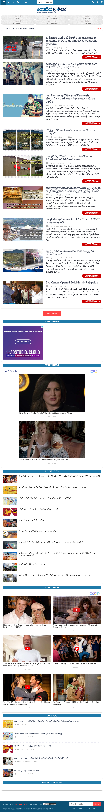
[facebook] (92, 2)
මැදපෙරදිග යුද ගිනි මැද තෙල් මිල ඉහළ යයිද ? (38, 531)
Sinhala (40, 2)
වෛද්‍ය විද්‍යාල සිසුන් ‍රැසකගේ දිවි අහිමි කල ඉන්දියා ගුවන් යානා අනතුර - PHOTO (54, 575)
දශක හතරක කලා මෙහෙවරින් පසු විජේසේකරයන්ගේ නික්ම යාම (41, 758)
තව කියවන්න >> (92, 57)
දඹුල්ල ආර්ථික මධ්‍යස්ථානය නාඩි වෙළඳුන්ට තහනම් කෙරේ (70, 252)
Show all (98, 28)
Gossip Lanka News (20, 804)
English (49, 2)
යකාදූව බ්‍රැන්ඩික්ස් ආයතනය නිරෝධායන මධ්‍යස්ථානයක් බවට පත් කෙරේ (69, 158)
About (81, 808)
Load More (52, 313)
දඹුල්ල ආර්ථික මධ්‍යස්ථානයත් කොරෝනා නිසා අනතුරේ (71, 132)
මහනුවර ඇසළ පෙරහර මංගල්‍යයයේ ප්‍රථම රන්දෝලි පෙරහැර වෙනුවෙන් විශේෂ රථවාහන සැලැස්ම (59, 476)
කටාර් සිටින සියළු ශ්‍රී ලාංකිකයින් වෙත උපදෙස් (38, 509)
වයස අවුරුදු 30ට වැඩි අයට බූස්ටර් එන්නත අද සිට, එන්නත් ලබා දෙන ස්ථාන (71, 65)
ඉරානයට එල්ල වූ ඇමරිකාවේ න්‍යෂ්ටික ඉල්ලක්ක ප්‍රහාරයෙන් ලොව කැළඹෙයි (51, 542)
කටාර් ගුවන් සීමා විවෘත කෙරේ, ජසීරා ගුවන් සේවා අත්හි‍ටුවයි (45, 498)
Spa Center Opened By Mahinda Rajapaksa (72, 282)
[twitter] (97, 2)
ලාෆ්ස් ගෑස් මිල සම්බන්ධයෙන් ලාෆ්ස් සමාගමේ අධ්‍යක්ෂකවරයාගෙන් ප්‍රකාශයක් (52, 487)
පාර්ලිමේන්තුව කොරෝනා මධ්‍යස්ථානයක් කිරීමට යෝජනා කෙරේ (73, 221)
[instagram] (101, 2)
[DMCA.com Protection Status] (49, 804)
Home (12, 2)
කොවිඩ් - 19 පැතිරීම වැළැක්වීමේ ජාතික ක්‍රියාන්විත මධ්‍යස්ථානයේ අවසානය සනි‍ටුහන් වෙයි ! (71, 98)
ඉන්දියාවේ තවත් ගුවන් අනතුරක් (32, 564)
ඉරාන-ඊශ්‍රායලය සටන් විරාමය (31, 520)
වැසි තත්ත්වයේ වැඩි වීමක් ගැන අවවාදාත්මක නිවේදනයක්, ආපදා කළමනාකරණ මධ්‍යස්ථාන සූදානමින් (71, 40)
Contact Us (24, 2)
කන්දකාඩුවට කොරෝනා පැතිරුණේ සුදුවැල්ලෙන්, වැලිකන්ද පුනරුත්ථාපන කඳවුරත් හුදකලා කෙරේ (73, 189)
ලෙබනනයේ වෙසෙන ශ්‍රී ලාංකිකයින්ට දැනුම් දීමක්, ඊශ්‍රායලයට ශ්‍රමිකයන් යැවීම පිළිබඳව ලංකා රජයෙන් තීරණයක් (58, 554)
